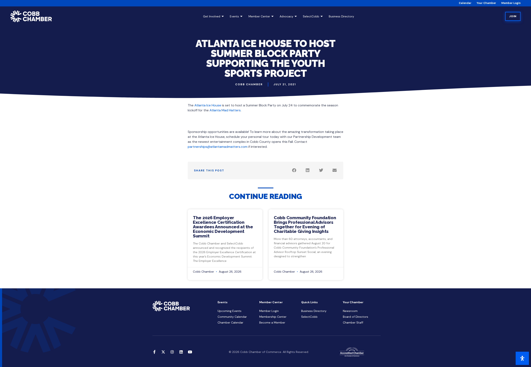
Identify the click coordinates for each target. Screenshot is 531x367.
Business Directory (341, 16)
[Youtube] (190, 352)
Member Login (511, 3)
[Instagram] (172, 352)
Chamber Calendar (230, 322)
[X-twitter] (163, 352)
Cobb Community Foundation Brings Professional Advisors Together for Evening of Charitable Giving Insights (305, 224)
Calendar (465, 3)
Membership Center (272, 317)
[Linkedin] (181, 352)
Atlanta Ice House (207, 105)
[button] (294, 170)
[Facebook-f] (154, 352)
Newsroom (350, 311)
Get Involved (211, 16)
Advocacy (286, 16)
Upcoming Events (229, 311)
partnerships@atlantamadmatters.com (217, 146)
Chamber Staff (353, 322)
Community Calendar (232, 317)
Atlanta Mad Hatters (225, 110)
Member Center (259, 16)
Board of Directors (355, 317)
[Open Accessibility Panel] (522, 358)
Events (234, 16)
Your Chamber (486, 3)
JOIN (512, 16)
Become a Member (272, 322)
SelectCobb (311, 16)
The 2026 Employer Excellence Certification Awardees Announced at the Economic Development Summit (223, 226)
